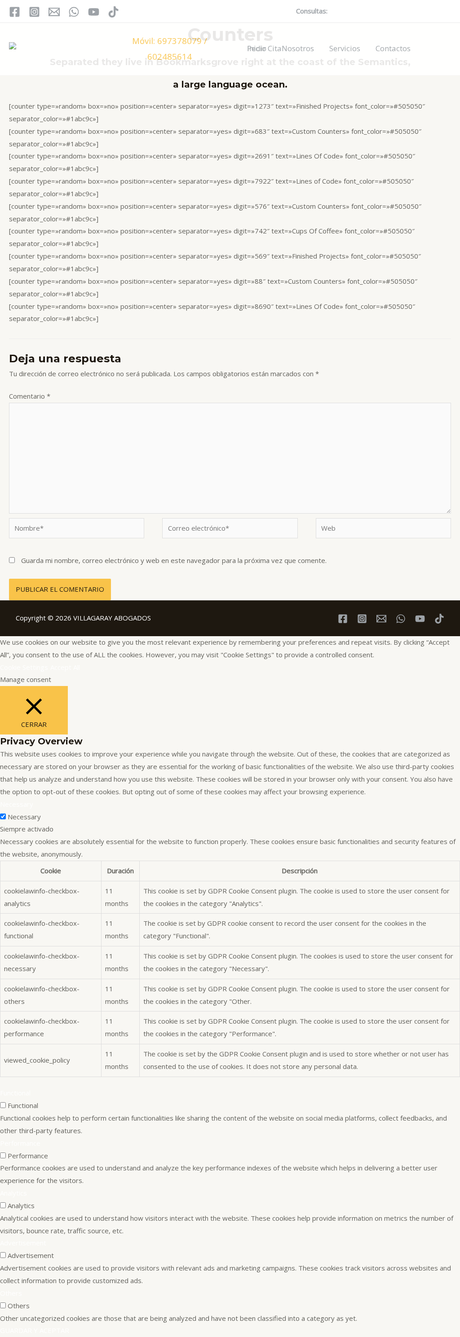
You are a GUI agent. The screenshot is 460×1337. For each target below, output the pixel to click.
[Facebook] (14, 12)
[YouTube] (93, 12)
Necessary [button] (16, 804)
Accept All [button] (65, 667)
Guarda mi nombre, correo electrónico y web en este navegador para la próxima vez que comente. (174, 560)
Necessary (24, 816)
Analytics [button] (13, 1192)
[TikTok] (113, 12)
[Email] (54, 12)
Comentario (29, 395)
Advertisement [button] (23, 1242)
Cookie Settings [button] (24, 667)
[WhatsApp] (74, 12)
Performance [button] (20, 1143)
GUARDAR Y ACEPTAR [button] (34, 1330)
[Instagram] (34, 12)
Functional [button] (15, 1092)
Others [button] (11, 1293)
